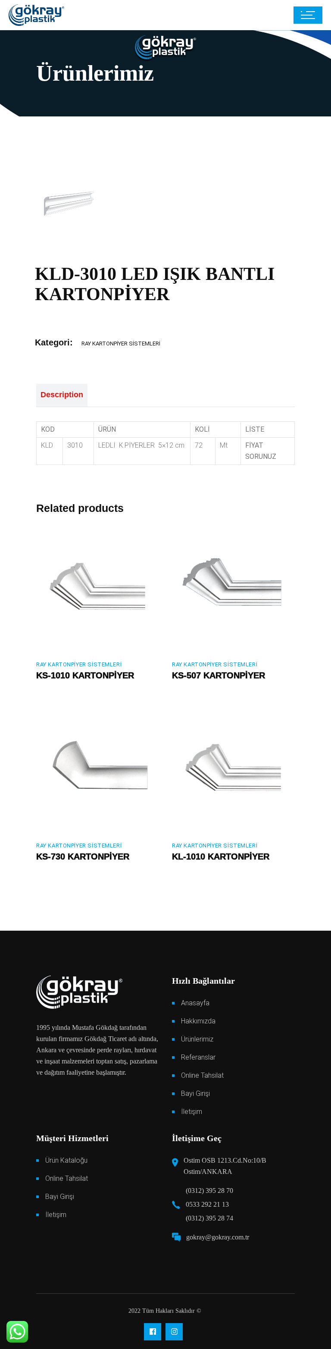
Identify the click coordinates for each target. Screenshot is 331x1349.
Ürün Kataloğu (66, 1160)
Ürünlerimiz (197, 1039)
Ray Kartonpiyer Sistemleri (120, 343)
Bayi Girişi (195, 1093)
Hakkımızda (198, 1021)
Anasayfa (195, 1003)
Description (62, 394)
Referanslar (198, 1057)
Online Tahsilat (202, 1075)
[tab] (61, 395)
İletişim (191, 1111)
